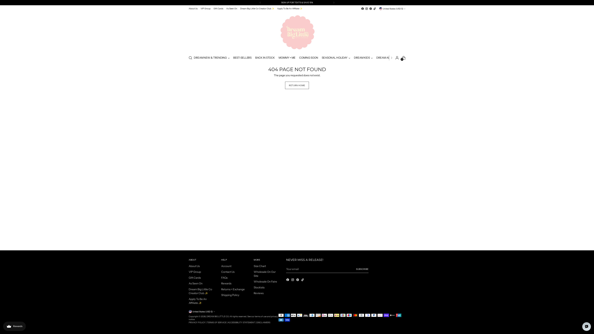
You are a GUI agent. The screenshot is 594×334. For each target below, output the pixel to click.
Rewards (226, 283)
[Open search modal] (190, 58)
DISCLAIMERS (263, 322)
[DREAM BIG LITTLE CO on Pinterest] (370, 8)
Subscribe (362, 269)
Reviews (259, 293)
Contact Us (228, 271)
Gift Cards (195, 277)
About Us (194, 266)
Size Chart (260, 266)
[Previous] (260, 2)
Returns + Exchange (233, 289)
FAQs (224, 277)
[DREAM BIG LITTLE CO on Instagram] (366, 8)
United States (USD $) (393, 8)
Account (226, 266)
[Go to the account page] (397, 58)
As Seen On (195, 283)
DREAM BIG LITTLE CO (218, 316)
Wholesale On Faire (265, 281)
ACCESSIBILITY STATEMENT (241, 322)
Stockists (259, 287)
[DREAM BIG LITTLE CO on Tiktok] (374, 8)
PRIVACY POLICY (197, 322)
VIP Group (195, 271)
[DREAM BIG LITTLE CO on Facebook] (362, 8)
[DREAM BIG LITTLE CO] (297, 32)
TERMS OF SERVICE (216, 322)
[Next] (333, 2)
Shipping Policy (230, 295)
